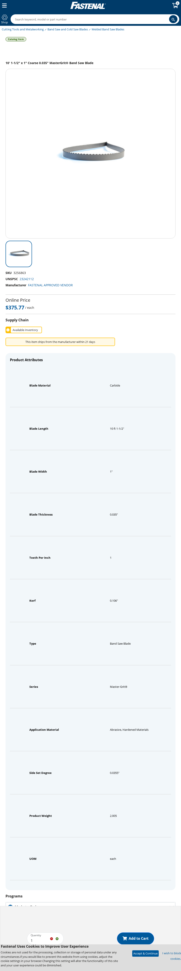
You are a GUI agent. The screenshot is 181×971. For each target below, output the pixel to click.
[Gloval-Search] (173, 19)
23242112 (27, 279)
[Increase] (57, 938)
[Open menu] (3, 5)
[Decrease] (51, 938)
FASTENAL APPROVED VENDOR (50, 285)
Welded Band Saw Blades (108, 29)
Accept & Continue (145, 953)
